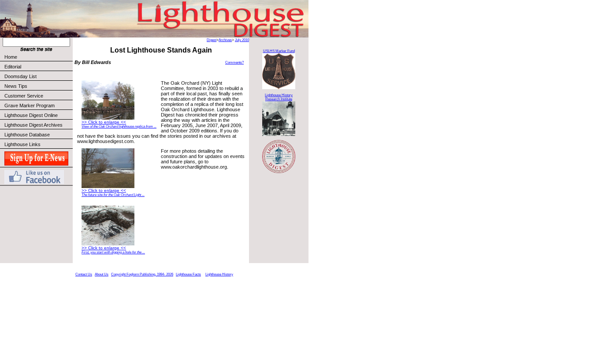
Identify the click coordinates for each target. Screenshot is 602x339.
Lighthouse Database (27, 134)
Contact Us (83, 274)
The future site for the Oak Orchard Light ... (113, 195)
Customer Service (23, 95)
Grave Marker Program (29, 105)
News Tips (15, 86)
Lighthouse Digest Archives (33, 125)
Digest (211, 40)
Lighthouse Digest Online (31, 115)
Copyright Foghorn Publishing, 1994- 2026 (142, 274)
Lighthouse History (219, 274)
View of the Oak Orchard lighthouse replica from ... (119, 126)
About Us (101, 274)
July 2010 (242, 40)
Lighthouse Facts (188, 274)
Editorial (12, 66)
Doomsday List (20, 76)
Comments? (234, 62)
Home (10, 57)
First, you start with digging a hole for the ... (113, 252)
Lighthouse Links (22, 144)
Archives (225, 40)
